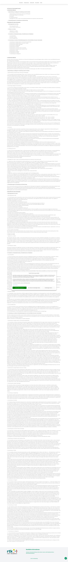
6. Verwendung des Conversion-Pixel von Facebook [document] (15, 428)
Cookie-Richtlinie (15, 284)
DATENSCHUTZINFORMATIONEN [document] (14, 8)
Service (44, 552)
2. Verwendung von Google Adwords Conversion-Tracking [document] (16, 367)
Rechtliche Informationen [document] (33, 549)
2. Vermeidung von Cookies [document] (11, 245)
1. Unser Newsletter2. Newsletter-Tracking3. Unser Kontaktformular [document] (13, 37)
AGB (46, 552)
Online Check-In (40, 552)
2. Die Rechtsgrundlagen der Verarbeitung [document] (14, 85)
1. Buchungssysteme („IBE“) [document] (11, 195)
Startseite (21, 2)
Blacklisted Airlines (51, 552)
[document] (11, 10)
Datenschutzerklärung (33, 552)
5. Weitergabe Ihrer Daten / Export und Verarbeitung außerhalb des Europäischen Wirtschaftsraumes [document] (24, 159)
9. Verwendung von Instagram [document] (12, 479)
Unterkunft (32, 2)
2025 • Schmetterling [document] (34, 558)
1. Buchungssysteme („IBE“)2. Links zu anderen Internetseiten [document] (15, 27)
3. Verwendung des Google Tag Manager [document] (14, 383)
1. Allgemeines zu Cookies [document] (11, 235)
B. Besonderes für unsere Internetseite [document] (13, 22)
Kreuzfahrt (37, 2)
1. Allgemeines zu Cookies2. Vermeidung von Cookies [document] (13, 31)
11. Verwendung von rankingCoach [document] (13, 531)
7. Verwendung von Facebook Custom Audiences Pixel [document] (16, 438)
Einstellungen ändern (48, 287)
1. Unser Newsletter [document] (10, 254)
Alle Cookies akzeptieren (19, 287)
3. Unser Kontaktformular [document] (11, 304)
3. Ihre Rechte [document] (9, 127)
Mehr (41, 2)
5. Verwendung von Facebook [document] (12, 400)
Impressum (28, 552)
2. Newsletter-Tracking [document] (11, 291)
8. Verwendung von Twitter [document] (11, 450)
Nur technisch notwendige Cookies (34, 287)
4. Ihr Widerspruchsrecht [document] (11, 148)
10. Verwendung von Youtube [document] (12, 504)
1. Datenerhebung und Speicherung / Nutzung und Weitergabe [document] (17, 72)
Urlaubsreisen (26, 2)
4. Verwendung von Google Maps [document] (12, 392)
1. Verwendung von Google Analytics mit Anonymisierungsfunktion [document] (18, 320)
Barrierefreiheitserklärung (30, 553)
